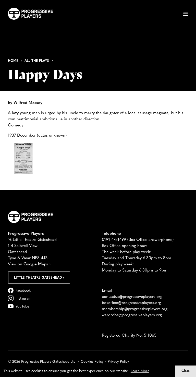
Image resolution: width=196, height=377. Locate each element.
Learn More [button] (140, 371)
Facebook (23, 291)
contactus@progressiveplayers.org (132, 297)
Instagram (23, 299)
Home (13, 61)
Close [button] (185, 371)
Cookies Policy (92, 362)
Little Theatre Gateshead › (39, 277)
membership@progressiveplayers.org (134, 309)
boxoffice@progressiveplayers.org (131, 303)
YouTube (22, 307)
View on (29, 264)
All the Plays (36, 61)
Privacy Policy (118, 362)
